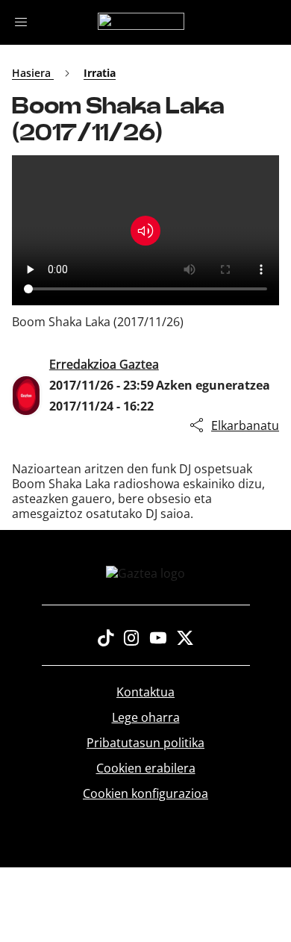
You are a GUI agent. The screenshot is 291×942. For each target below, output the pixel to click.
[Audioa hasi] (145, 231)
